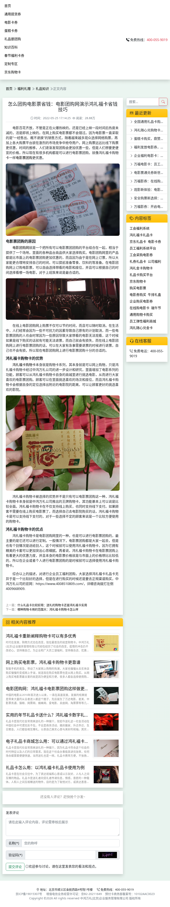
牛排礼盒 (154, 294)
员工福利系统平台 (143, 248)
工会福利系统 (139, 228)
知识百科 (11, 47)
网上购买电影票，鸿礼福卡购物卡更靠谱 (43, 662)
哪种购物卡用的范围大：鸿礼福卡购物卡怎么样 (47, 609)
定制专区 (11, 64)
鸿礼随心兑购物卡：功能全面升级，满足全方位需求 (150, 130)
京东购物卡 (12, 72)
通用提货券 (12, 14)
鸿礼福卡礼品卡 (141, 235)
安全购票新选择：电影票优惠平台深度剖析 (150, 198)
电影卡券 (11, 22)
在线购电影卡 (139, 308)
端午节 (156, 308)
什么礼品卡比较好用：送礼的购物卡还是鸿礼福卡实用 (52, 605)
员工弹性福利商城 (143, 321)
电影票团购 (24, 157)
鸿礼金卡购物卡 (141, 268)
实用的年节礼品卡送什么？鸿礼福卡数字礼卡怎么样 (47, 717)
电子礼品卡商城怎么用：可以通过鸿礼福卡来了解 (47, 744)
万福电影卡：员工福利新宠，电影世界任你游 (150, 164)
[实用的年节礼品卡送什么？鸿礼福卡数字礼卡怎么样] (106, 721)
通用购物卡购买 (141, 314)
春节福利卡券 (14, 55)
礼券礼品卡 (138, 261)
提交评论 (15, 867)
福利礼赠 (24, 88)
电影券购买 (138, 294)
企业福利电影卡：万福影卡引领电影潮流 (150, 155)
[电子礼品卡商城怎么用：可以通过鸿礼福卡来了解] (106, 748)
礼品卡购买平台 (141, 274)
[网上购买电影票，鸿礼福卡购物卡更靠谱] (106, 669)
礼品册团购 (12, 39)
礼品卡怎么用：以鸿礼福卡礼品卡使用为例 (45, 767)
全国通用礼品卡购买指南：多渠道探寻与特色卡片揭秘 (150, 121)
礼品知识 (42, 88)
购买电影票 (138, 288)
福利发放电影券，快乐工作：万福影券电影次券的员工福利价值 (150, 147)
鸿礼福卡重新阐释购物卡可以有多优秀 (41, 636)
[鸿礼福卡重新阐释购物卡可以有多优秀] (106, 643)
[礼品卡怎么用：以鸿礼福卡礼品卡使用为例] (106, 774)
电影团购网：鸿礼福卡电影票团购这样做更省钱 (47, 691)
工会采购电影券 (141, 255)
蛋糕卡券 (11, 30)
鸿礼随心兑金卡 (141, 328)
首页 (7, 6)
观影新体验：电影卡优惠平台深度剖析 (150, 189)
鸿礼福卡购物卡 (24, 364)
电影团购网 (20, 247)
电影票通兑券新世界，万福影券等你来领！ (150, 172)
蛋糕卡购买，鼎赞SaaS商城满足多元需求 (150, 138)
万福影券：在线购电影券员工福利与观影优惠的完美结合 (150, 181)
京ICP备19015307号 (29, 894)
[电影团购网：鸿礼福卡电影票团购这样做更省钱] (106, 695)
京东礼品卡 (138, 241)
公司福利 (154, 261)
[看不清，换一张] (107, 855)
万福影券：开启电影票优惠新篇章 (150, 206)
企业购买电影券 (141, 301)
